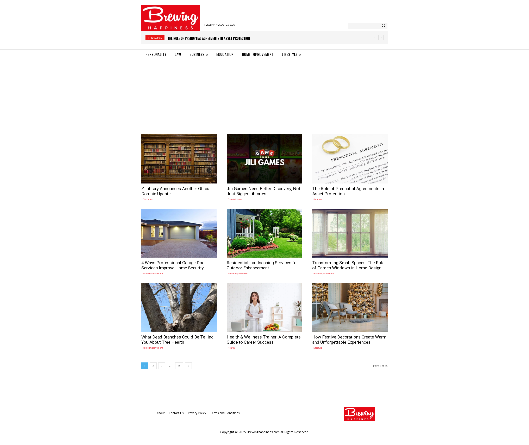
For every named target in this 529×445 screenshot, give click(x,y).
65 (179, 366)
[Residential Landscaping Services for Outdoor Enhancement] (264, 233)
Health (231, 347)
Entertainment (235, 199)
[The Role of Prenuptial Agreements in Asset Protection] (350, 158)
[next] (381, 37)
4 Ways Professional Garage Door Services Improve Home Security (218, 38)
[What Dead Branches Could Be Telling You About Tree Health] (179, 307)
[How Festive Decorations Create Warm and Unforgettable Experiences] (350, 307)
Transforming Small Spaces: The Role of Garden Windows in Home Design (348, 265)
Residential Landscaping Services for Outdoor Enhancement (262, 265)
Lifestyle (317, 347)
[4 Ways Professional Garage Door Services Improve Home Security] (179, 233)
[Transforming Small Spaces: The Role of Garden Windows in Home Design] (350, 233)
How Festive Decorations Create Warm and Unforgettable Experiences (349, 340)
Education (148, 199)
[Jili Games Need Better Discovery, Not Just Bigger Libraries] (264, 158)
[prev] (374, 37)
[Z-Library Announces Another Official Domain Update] (179, 158)
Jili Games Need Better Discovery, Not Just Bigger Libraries (263, 191)
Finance (317, 199)
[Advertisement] (264, 91)
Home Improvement (153, 273)
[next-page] (188, 365)
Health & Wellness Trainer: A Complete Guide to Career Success (264, 340)
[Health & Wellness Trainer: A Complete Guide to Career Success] (264, 307)
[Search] (383, 26)
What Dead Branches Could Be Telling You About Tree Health (177, 340)
